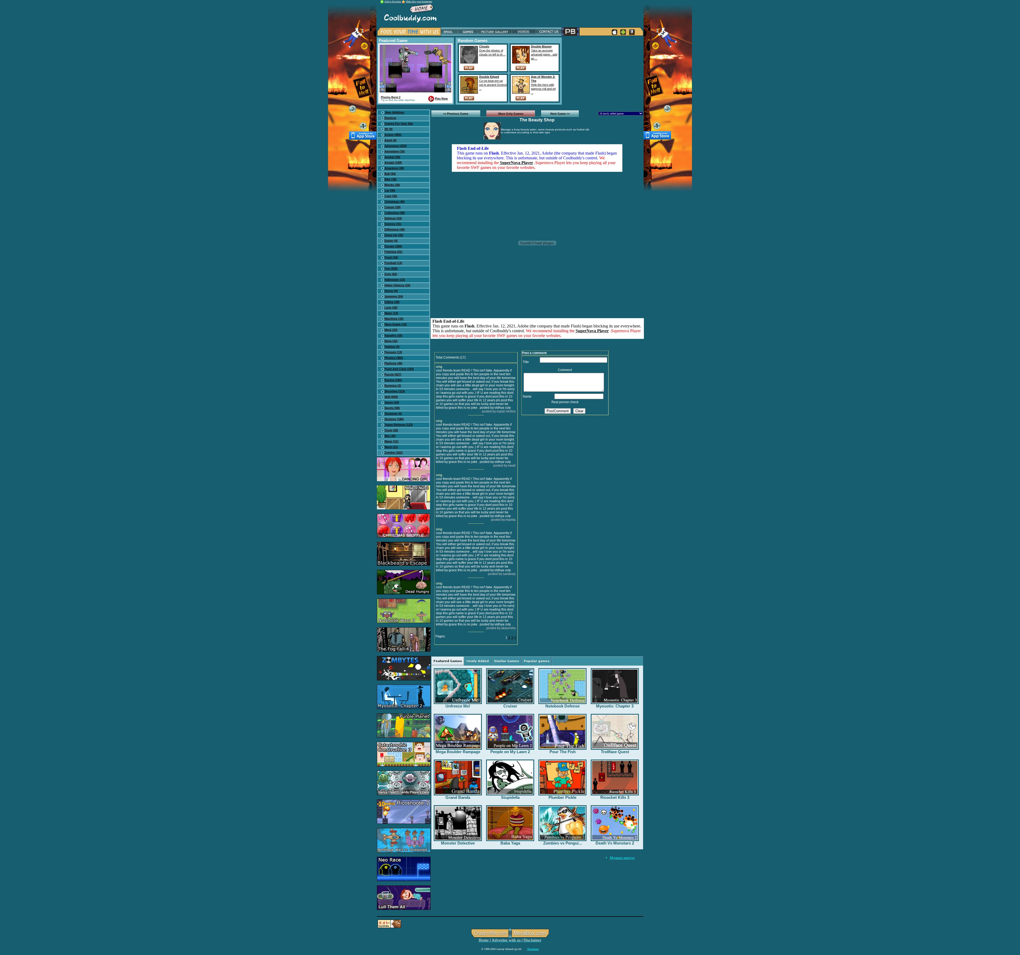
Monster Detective (458, 843)
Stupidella (510, 797)
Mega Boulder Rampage (458, 751)
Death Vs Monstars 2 (615, 843)
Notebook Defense (562, 706)
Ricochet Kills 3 (614, 797)
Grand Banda (457, 797)
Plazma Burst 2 (391, 97)
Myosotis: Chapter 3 (615, 706)
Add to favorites (393, 1)
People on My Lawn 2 (510, 751)
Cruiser (510, 706)
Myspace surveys (622, 858)
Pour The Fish (563, 751)
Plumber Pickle (562, 797)
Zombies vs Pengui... (562, 843)
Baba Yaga (510, 843)
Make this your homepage (419, 1)
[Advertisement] (603, 70)
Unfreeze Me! (457, 706)
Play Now (441, 98)
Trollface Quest (615, 751)
